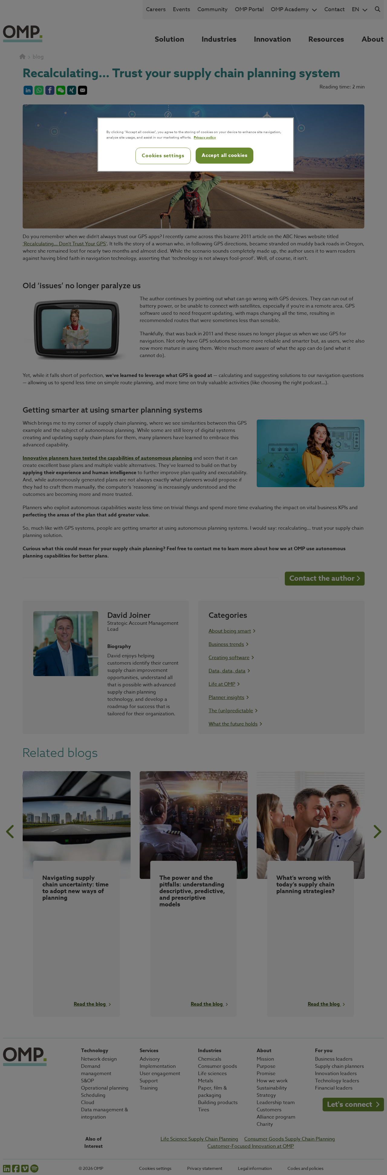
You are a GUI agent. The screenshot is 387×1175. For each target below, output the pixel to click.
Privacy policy (205, 137)
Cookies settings (163, 155)
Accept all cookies (224, 155)
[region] (195, 144)
